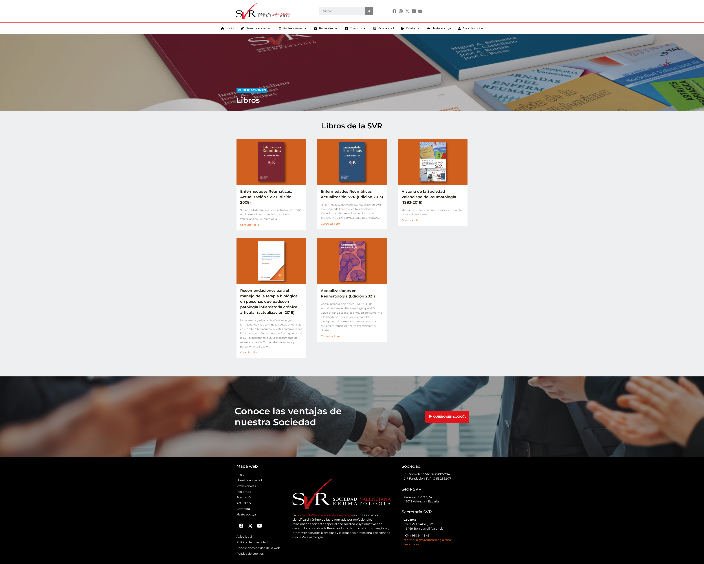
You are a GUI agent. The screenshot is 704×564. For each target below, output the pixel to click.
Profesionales (246, 486)
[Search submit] (369, 11)
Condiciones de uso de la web (258, 548)
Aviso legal (244, 536)
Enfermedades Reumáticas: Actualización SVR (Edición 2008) (266, 197)
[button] (292, 28)
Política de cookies (250, 553)
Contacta (243, 509)
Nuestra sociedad (249, 480)
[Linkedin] (414, 11)
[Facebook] (394, 11)
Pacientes (243, 491)
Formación (244, 497)
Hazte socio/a (246, 514)
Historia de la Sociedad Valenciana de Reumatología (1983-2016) (429, 197)
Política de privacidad (252, 542)
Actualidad (244, 503)
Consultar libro (249, 224)
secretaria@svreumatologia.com (427, 540)
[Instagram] (401, 11)
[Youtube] (420, 11)
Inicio (240, 474)
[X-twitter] (407, 11)
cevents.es (411, 544)
